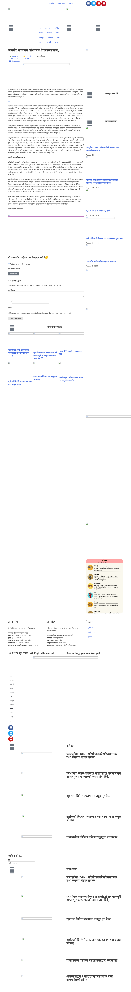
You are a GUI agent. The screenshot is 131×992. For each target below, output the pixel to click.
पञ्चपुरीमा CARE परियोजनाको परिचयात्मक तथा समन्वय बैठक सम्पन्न (18, 353)
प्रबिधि (49, 42)
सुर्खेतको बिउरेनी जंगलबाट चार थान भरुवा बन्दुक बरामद (104, 238)
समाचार (47, 28)
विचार (58, 37)
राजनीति (56, 28)
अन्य (56, 42)
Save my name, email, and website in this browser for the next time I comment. (40, 313)
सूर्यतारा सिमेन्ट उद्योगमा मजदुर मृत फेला (99, 211)
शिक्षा (57, 33)
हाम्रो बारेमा (61, 3)
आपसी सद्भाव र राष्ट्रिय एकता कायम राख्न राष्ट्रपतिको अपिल (90, 978)
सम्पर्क (71, 3)
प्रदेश (41, 33)
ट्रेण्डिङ (70, 745)
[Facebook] (88, 3)
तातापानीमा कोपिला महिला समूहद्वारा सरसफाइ (101, 261)
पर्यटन (41, 42)
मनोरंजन (50, 37)
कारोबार (49, 33)
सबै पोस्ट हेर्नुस (13, 274)
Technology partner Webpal (83, 653)
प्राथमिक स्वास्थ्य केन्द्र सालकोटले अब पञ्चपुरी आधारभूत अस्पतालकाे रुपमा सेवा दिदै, (45, 355)
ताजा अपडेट (72, 869)
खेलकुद (41, 37)
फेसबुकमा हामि (111, 93)
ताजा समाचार (111, 121)
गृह (40, 28)
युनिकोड (51, 3)
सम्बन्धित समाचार (54, 326)
